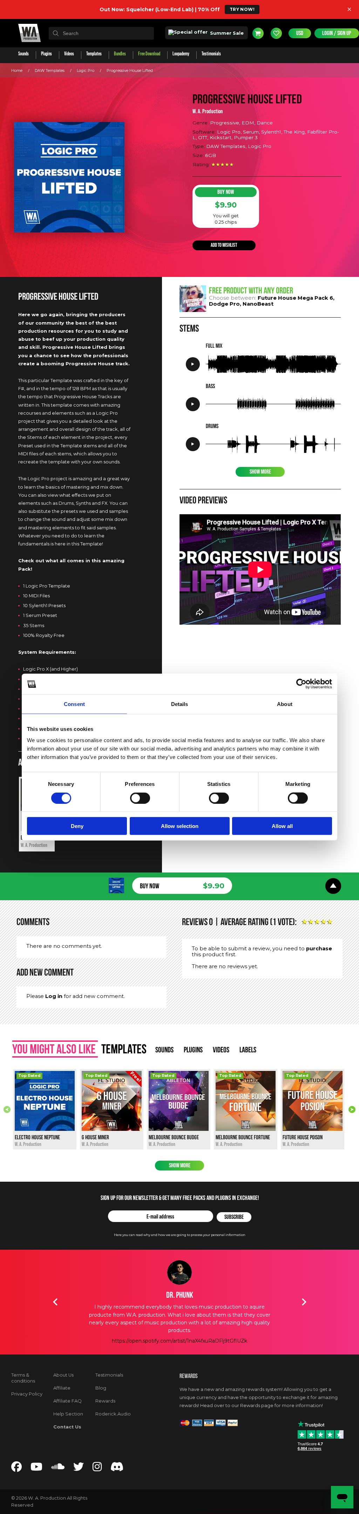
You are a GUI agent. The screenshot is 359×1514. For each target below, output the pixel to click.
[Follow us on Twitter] (78, 1469)
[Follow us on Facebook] (16, 1469)
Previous (7, 1109)
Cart (258, 33)
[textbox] (101, 33)
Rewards (105, 1401)
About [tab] (284, 704)
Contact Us (67, 1427)
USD (299, 33)
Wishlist (276, 33)
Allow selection (179, 826)
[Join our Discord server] (117, 1469)
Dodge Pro (224, 304)
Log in (53, 996)
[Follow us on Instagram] (97, 1469)
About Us (63, 1375)
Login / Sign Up (336, 33)
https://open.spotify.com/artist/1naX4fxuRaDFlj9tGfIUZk (179, 1341)
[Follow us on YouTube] (36, 1469)
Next (351, 1109)
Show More (260, 472)
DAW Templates (50, 70)
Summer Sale (226, 33)
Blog (100, 1388)
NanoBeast (258, 304)
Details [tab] (179, 704)
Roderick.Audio (113, 1414)
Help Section (68, 1414)
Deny (77, 826)
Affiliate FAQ (67, 1401)
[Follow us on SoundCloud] (58, 1469)
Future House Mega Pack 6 (295, 298)
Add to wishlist (224, 245)
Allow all (282, 826)
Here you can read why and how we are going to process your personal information (179, 1235)
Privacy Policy (26, 1394)
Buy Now (225, 192)
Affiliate (61, 1388)
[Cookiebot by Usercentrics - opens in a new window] (301, 684)
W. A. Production (207, 111)
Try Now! (242, 9)
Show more (179, 1165)
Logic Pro (85, 70)
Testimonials (109, 1375)
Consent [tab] (74, 704)
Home (16, 70)
